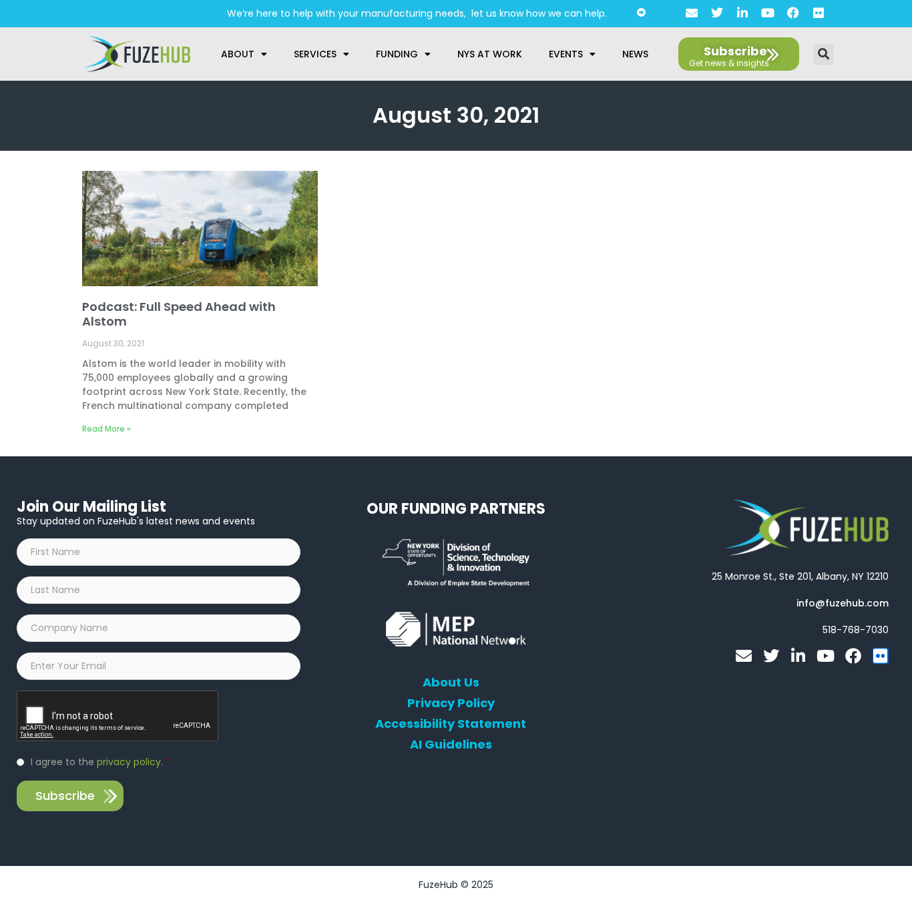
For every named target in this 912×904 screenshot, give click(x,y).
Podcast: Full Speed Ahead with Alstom (179, 314)
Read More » (106, 428)
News (635, 54)
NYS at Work (489, 54)
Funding (397, 54)
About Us (451, 682)
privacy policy (129, 762)
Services (315, 54)
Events (566, 54)
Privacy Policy (451, 703)
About (237, 54)
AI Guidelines (451, 744)
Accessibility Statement (450, 724)
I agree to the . (100, 762)
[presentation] (118, 717)
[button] (823, 54)
